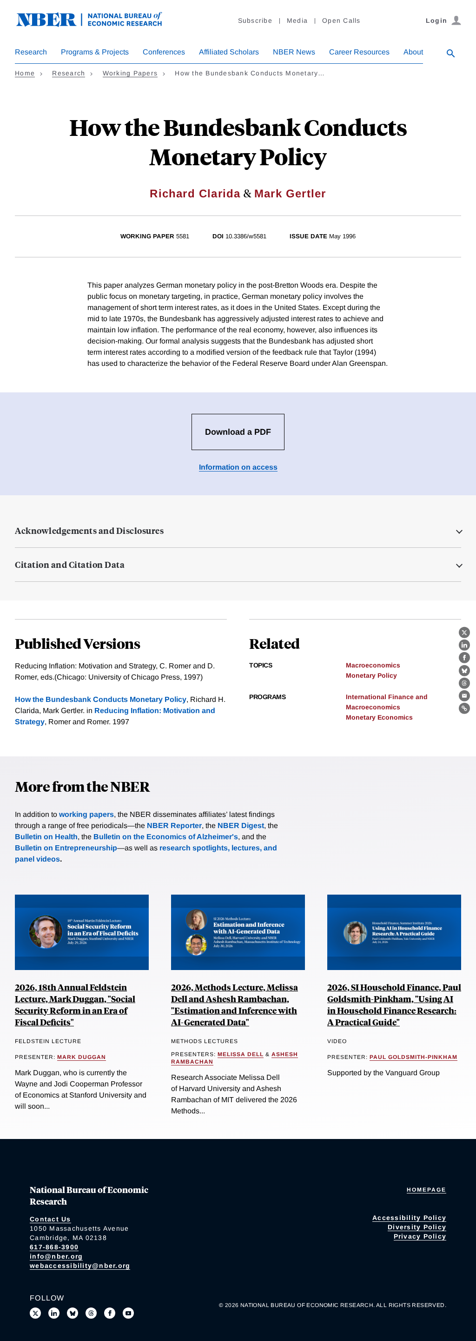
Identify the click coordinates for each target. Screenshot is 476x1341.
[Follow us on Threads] (91, 1313)
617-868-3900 (54, 1247)
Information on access (238, 467)
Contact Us (50, 1219)
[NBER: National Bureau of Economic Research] (96, 24)
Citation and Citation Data (70, 564)
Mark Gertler (290, 193)
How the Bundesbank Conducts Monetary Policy (100, 699)
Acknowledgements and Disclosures (89, 530)
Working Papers (130, 73)
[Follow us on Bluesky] (72, 1313)
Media (297, 20)
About (413, 52)
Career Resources (359, 52)
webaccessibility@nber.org (80, 1265)
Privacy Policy (420, 1236)
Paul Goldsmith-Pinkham (413, 1057)
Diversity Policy (417, 1227)
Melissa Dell (241, 1054)
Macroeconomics (373, 665)
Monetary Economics (379, 717)
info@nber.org (56, 1256)
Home (25, 73)
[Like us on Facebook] (109, 1313)
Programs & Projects (95, 52)
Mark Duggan (81, 1057)
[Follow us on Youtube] (128, 1313)
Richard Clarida (195, 193)
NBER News (294, 52)
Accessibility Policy (409, 1217)
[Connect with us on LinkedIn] (54, 1313)
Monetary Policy (371, 675)
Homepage (426, 1189)
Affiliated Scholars (229, 52)
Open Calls (341, 20)
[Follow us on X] (35, 1313)
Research (31, 52)
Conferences (164, 52)
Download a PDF (238, 432)
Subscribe (255, 20)
